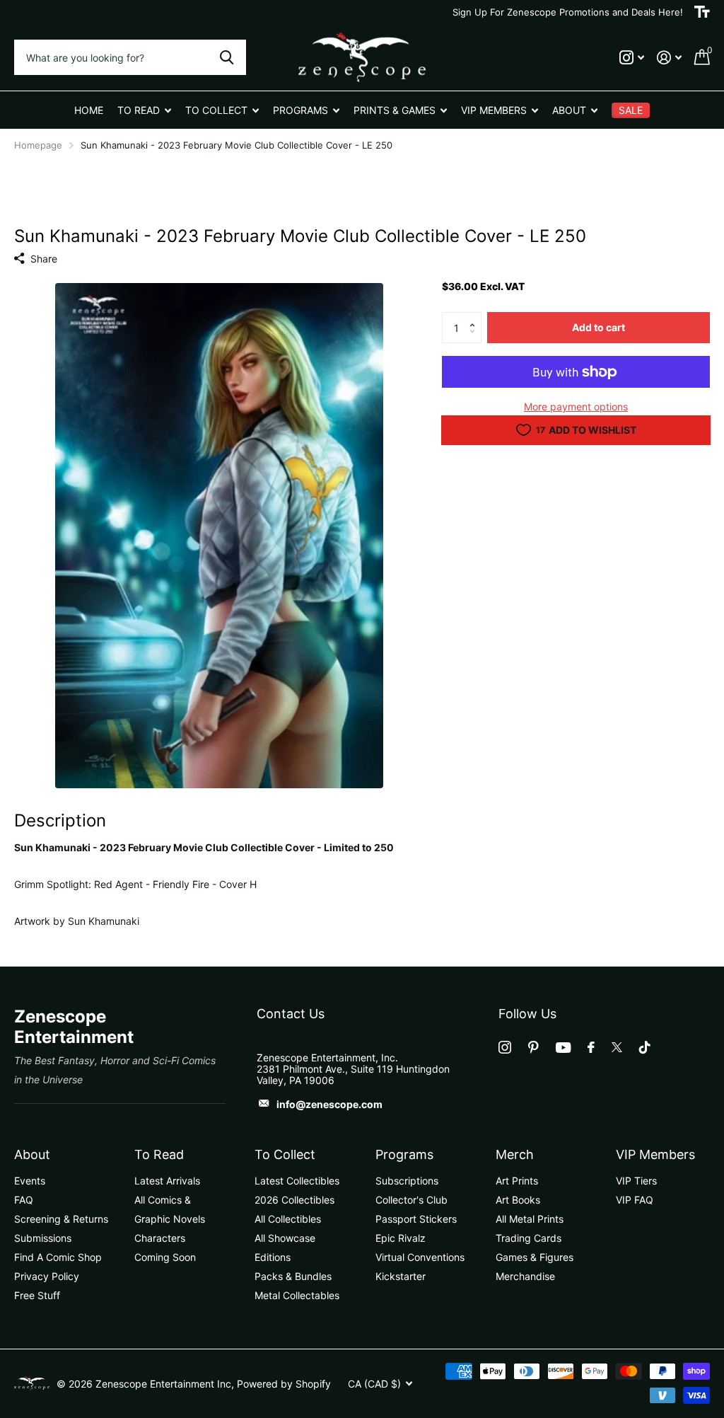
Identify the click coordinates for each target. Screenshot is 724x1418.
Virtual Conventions (420, 1257)
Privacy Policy (46, 1276)
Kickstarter (400, 1276)
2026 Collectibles (294, 1200)
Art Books (518, 1200)
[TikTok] (644, 1047)
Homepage (38, 145)
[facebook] (591, 1047)
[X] (617, 1047)
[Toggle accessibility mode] (702, 12)
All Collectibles (288, 1219)
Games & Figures (534, 1257)
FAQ (23, 1200)
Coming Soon (165, 1257)
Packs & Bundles (293, 1276)
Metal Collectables (297, 1295)
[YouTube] (563, 1047)
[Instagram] (504, 1047)
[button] (476, 316)
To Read (159, 1154)
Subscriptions (406, 1181)
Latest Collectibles (297, 1181)
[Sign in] (669, 58)
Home (88, 110)
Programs (404, 1154)
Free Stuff (37, 1295)
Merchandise (525, 1276)
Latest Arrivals (167, 1181)
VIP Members (655, 1154)
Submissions (42, 1238)
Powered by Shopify (284, 1384)
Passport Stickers (416, 1219)
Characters (159, 1238)
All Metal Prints (530, 1219)
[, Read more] (632, 58)
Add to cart (598, 327)
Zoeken (226, 57)
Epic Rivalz (400, 1238)
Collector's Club (411, 1200)
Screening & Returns (61, 1219)
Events (29, 1181)
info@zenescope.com (329, 1104)
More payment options (576, 406)
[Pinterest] (533, 1047)
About (32, 1154)
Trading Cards (528, 1238)
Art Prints (517, 1181)
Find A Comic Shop (58, 1257)
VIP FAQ (634, 1200)
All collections (144, 110)
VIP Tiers (636, 1181)
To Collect (285, 1154)
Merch (515, 1154)
